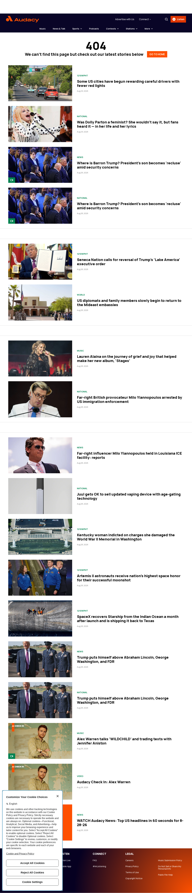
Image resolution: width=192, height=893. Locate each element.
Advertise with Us (124, 19)
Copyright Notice (133, 878)
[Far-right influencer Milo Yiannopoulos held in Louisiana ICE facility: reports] (40, 455)
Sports (75, 28)
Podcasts (94, 28)
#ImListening (99, 866)
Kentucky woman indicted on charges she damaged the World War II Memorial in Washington (126, 537)
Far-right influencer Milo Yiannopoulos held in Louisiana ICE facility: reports (129, 455)
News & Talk (59, 28)
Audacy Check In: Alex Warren (103, 781)
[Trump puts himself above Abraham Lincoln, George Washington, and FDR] (40, 659)
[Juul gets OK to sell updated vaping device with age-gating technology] (40, 496)
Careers (129, 860)
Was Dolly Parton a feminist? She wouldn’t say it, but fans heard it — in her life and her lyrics (127, 124)
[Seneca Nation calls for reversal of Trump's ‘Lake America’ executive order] (40, 262)
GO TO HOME (157, 54)
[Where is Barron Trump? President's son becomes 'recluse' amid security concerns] (40, 165)
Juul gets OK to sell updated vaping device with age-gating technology (129, 496)
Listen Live (65, 860)
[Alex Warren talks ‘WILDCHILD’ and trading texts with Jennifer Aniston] (40, 741)
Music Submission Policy (170, 860)
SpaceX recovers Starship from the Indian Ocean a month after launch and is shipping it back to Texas (127, 618)
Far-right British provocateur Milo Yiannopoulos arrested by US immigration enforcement (129, 399)
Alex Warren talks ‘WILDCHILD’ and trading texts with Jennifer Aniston (124, 741)
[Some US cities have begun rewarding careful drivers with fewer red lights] (40, 83)
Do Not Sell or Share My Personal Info (169, 867)
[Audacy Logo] (22, 19)
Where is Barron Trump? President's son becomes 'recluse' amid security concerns (129, 165)
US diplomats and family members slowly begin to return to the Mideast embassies (129, 302)
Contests (111, 28)
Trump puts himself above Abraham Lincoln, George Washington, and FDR (123, 659)
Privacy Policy (131, 866)
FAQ (95, 860)
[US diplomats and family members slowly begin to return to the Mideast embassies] (40, 302)
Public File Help (165, 875)
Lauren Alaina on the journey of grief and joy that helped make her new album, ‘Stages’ (126, 358)
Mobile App (65, 866)
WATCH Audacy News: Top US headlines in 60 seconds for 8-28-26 (130, 822)
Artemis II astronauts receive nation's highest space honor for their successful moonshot (128, 577)
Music (42, 28)
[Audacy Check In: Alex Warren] (40, 782)
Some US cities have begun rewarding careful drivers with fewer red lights (128, 83)
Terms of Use (132, 872)
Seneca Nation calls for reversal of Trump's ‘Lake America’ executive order (128, 261)
